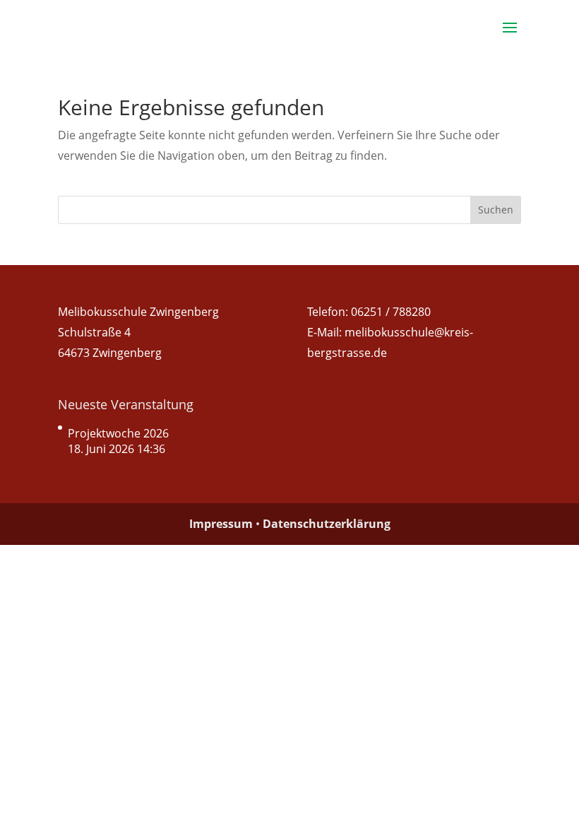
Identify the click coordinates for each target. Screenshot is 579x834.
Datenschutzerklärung (326, 523)
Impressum (221, 523)
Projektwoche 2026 (118, 433)
